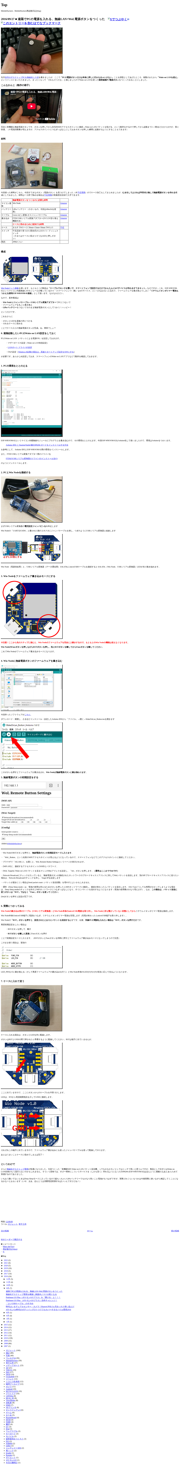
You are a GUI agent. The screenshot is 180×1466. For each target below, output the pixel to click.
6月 (7, 1316)
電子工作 (22, 1224)
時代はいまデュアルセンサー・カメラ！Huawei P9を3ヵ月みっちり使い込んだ (40, 1306)
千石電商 (81, 192)
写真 (8, 1355)
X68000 (9, 1443)
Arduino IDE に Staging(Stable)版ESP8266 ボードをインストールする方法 (37, 445)
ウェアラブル (12, 1431)
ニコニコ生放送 (13, 1381)
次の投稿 (5, 1231)
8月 (7, 1313)
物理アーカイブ (13, 1384)
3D (7, 1368)
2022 (6, 1260)
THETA (9, 1370)
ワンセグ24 (11, 1358)
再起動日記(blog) (10, 1249)
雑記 (8, 1353)
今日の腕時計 (12, 1463)
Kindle (8, 1453)
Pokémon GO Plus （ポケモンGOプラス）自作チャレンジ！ (31, 1300)
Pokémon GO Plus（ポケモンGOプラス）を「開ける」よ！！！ (33, 1297)
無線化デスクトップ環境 (17, 1169)
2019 (6, 1268)
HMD (8, 1405)
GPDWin (9, 1396)
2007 (6, 1346)
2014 (6, 1327)
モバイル (10, 1436)
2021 (6, 1263)
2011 (6, 1335)
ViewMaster (10, 1400)
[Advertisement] (45, 13)
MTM (8, 1420)
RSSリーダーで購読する (11, 1239)
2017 (6, 1274)
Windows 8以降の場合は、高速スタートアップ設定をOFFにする (46, 352)
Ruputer (9, 1455)
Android (9, 1389)
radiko (8, 1446)
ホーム (90, 1231)
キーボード (11, 1434)
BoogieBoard (11, 1418)
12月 (8, 1279)
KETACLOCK (12, 1391)
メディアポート (13, 1365)
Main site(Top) (8, 1247)
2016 (6, 1276)
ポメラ (9, 1387)
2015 (6, 1325)
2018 (6, 1271)
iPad (7, 1429)
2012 (6, 1333)
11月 (8, 1282)
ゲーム (9, 1413)
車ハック (10, 1451)
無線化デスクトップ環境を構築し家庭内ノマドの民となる (31, 1294)
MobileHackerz (12, 1360)
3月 (7, 1319)
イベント (10, 1379)
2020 (6, 1266)
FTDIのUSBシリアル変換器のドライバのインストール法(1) (32, 459)
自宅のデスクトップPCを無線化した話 (22, 77)
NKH (8, 1374)
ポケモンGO (11, 1460)
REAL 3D (10, 1398)
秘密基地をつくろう (15, 1439)
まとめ (9, 1415)
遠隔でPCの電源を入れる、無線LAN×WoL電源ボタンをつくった (34, 1291)
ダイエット (11, 1457)
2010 (6, 1338)
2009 (6, 1341)
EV (7, 1427)
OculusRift (10, 1377)
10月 (8, 1285)
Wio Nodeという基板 (10, 288)
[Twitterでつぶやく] (117, 19)
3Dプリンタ (11, 1407)
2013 (6, 1330)
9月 (7, 1288)
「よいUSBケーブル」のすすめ (19, 1303)
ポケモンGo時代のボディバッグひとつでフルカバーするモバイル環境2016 (38, 1310)
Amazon (63, 203)
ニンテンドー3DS (13, 1448)
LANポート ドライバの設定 (20, 347)
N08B (8, 1422)
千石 (62, 227)
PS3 (7, 1441)
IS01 (8, 1372)
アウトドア (11, 1394)
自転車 (9, 1403)
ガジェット (13, 1224)
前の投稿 (175, 1231)
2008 (6, 1343)
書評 (8, 1424)
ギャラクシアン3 (13, 1410)
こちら (27, 715)
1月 (7, 1322)
